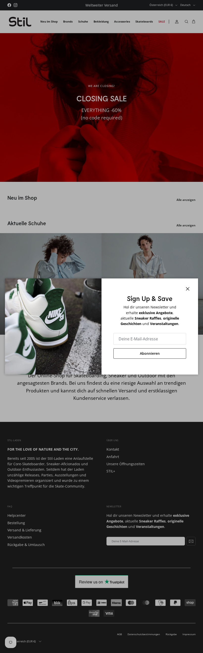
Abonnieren (150, 353)
